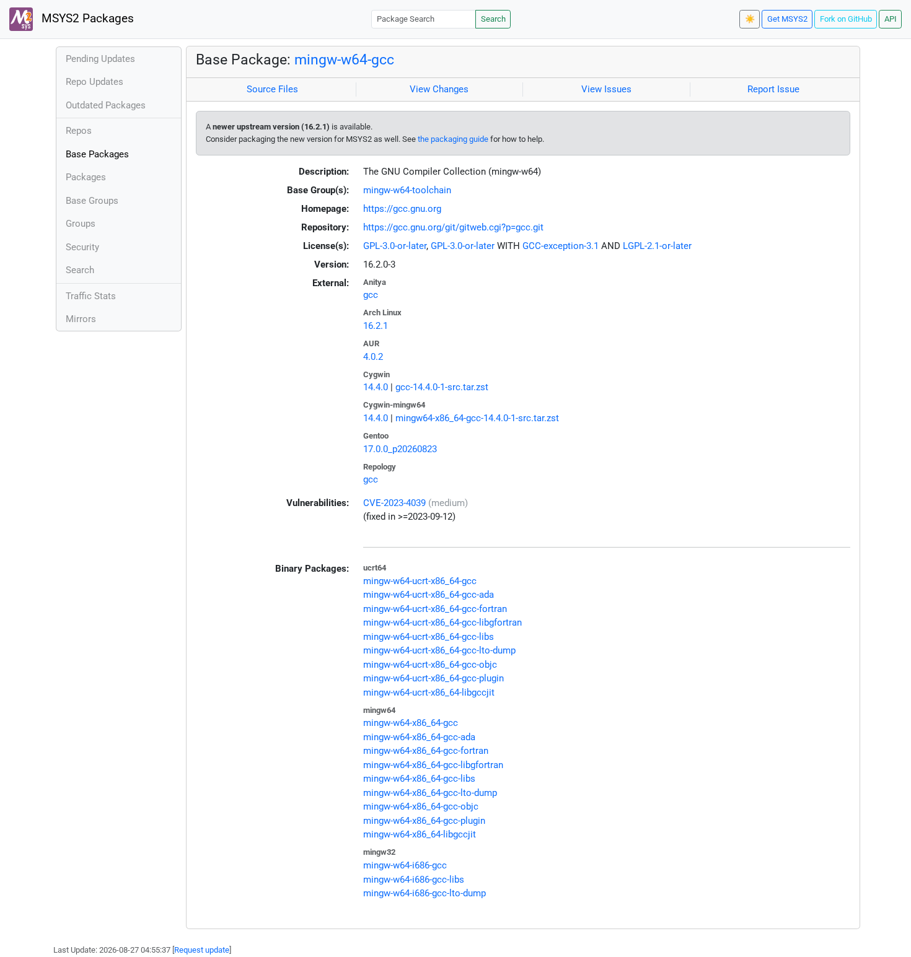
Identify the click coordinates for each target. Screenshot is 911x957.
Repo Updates (94, 81)
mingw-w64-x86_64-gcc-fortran (425, 750)
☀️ (750, 19)
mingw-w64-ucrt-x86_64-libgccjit (429, 692)
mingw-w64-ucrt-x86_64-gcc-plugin (433, 678)
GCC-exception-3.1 (560, 245)
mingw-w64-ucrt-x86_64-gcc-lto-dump (439, 650)
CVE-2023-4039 (394, 503)
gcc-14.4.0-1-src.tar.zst (441, 387)
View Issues (606, 89)
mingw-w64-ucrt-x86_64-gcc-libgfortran (442, 622)
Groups (80, 223)
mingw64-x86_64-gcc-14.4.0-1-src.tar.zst (477, 418)
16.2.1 (375, 325)
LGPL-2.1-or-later (657, 245)
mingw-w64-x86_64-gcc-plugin (424, 820)
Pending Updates (100, 58)
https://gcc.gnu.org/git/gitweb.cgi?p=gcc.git (453, 227)
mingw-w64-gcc (344, 59)
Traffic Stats (91, 296)
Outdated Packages (106, 105)
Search (493, 19)
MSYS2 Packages (86, 18)
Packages (86, 177)
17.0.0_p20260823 (400, 449)
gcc (370, 294)
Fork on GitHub (846, 19)
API (890, 19)
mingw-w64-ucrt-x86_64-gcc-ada (428, 594)
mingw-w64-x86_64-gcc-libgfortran (433, 765)
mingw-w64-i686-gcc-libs (413, 879)
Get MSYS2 (787, 19)
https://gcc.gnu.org (402, 208)
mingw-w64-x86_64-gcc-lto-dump (430, 792)
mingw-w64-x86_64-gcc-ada (419, 737)
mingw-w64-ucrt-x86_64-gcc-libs (428, 636)
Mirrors (81, 319)
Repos (79, 130)
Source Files (272, 89)
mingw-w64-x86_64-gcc (410, 722)
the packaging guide (453, 139)
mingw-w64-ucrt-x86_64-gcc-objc (430, 664)
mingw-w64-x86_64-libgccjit (419, 834)
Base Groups (92, 200)
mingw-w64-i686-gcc (405, 865)
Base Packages (97, 154)
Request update (201, 950)
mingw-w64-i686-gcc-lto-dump (424, 893)
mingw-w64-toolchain (407, 190)
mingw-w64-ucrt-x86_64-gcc (420, 581)
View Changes (439, 89)
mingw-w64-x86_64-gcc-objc (420, 806)
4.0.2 (373, 356)
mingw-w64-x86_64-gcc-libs (419, 778)
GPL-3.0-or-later (394, 245)
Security (82, 247)
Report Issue (773, 89)
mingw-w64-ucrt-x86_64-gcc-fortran (435, 608)
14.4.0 (375, 387)
